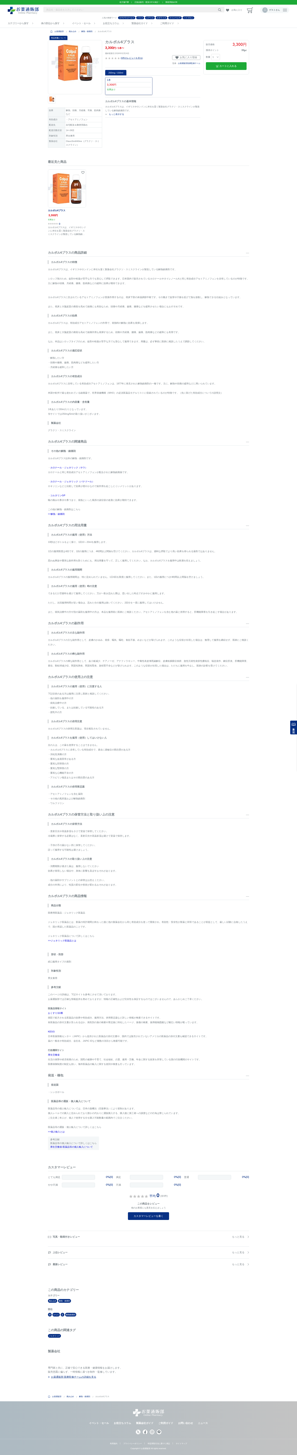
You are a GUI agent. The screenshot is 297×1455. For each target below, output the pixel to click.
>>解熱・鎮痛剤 (56, 514)
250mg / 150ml (115, 72)
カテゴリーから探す (18, 23)
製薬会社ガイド (139, 23)
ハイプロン (188, 18)
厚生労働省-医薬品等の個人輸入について (71, 1147)
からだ (56, 1315)
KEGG (51, 1031)
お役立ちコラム (111, 23)
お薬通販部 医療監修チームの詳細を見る (73, 1377)
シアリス (150, 18)
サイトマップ (181, 1443)
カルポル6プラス (56, 210)
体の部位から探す (50, 23)
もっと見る (238, 1236)
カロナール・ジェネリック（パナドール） (72, 481)
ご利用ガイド (167, 23)
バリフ (140, 18)
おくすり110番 (55, 1013)
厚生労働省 (54, 1054)
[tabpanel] (75, 67)
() (131, 58)
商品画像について (58, 38)
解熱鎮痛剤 (70, 1315)
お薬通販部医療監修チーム (189, 63)
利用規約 (113, 1443)
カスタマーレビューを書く (148, 1216)
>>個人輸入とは (56, 1131)
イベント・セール (81, 23)
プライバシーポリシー (132, 1443)
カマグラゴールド (126, 18)
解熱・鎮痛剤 (87, 31)
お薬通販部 (59, 31)
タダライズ (161, 18)
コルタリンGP (57, 495)
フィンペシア (175, 18)
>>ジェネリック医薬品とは (62, 940)
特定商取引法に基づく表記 (159, 1443)
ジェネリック (54, 1336)
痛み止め (72, 31)
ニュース (203, 1423)
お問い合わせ (185, 1423)
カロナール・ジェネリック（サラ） (68, 467)
